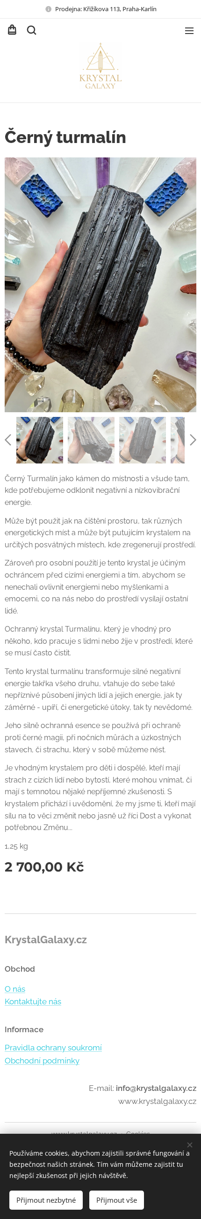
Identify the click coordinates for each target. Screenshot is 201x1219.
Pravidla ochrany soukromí (53, 1047)
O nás (15, 989)
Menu (189, 30)
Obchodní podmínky (42, 1060)
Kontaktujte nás (33, 1001)
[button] (31, 30)
